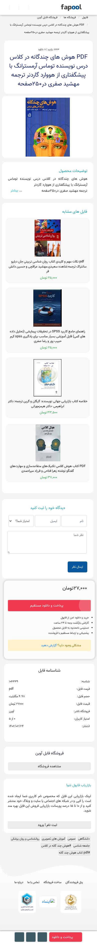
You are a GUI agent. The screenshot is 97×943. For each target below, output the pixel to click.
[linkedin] (67, 929)
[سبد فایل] (6, 7)
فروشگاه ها (70, 17)
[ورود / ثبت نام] (12, 7)
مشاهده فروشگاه (49, 766)
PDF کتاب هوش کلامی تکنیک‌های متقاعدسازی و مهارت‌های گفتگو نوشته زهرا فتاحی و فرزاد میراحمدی (48, 468)
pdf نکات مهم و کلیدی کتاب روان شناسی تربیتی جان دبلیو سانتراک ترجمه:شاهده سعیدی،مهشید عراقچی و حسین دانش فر (48, 266)
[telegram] (39, 929)
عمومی (72, 838)
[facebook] (30, 929)
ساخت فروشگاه (52, 882)
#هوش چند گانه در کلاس (56, 845)
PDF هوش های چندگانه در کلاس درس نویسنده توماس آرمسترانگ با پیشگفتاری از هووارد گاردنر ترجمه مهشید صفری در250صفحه (49, 29)
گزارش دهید (49, 645)
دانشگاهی (84, 838)
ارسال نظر (77, 566)
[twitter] (58, 929)
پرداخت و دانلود (62, 937)
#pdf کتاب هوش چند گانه (74, 852)
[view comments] (55, 734)
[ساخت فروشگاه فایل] (21, 7)
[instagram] (49, 929)
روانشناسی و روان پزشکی (25, 838)
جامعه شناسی (81, 845)
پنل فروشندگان (74, 882)
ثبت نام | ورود (48, 825)
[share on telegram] (43, 734)
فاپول (85, 17)
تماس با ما (33, 882)
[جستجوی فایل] (30, 7)
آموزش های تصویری (53, 838)
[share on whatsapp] (49, 734)
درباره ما (18, 882)
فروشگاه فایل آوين (47, 17)
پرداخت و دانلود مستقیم (46, 605)
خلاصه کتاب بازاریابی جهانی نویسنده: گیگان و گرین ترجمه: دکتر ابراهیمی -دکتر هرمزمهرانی (47, 404)
